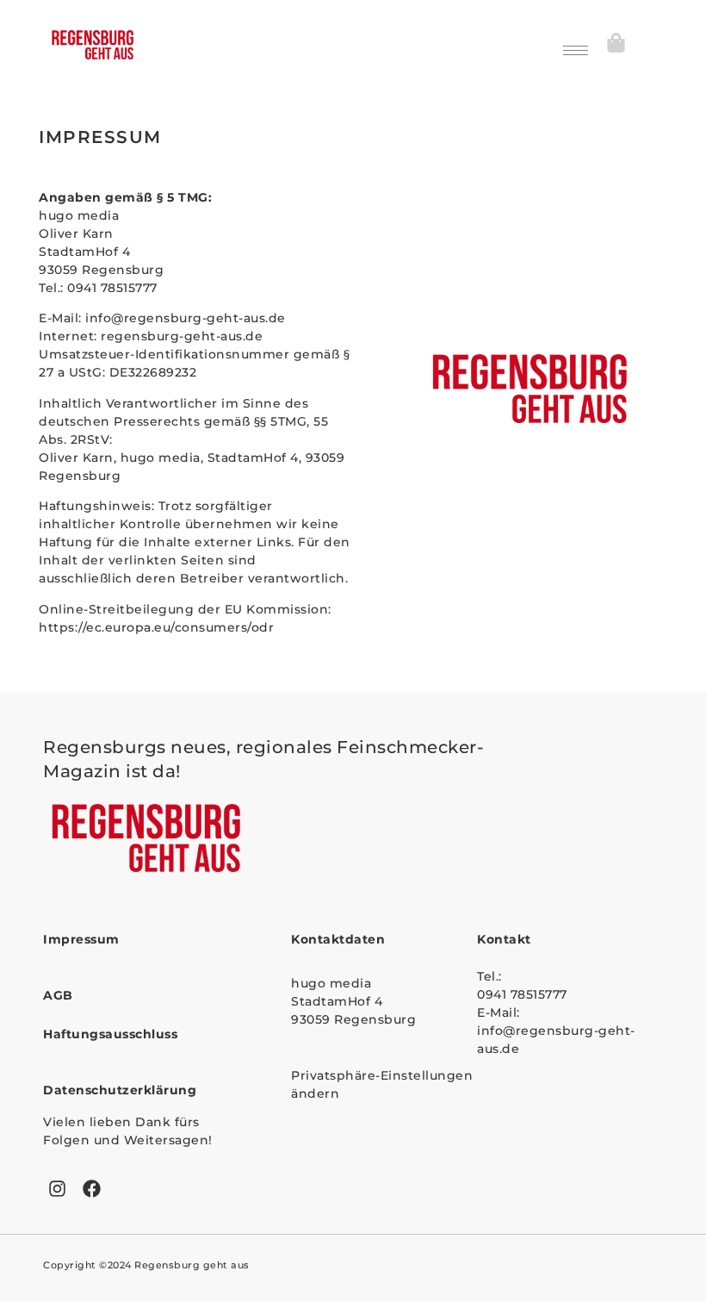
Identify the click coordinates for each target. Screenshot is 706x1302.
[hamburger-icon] (575, 50)
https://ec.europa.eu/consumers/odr (156, 627)
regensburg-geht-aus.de (182, 336)
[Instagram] (57, 1189)
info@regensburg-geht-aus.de (187, 318)
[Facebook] (92, 1189)
